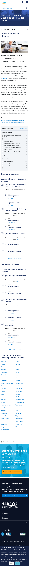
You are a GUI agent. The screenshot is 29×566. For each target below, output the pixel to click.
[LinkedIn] (9, 530)
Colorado (4, 375)
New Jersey (4, 408)
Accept (17, 563)
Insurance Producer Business (11, 145)
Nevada (3, 402)
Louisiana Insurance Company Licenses (12, 120)
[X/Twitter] (5, 530)
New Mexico (4, 410)
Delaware (4, 380)
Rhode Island (19, 397)
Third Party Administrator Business (12, 147)
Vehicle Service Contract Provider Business (13, 154)
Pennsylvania (5, 429)
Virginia (17, 416)
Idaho (2, 394)
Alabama (3, 361)
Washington (19, 418)
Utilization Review (8, 149)
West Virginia (19, 421)
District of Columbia (7, 383)
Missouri (17, 394)
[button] (14, 30)
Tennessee (18, 405)
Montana (3, 397)
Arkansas (3, 369)
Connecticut (5, 378)
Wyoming (18, 427)
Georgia (3, 388)
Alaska (3, 364)
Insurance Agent (8, 163)
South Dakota (19, 402)
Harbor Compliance (6, 3)
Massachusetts (19, 383)
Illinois (17, 361)
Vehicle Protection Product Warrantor (14, 151)
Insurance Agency (8, 141)
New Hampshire (6, 405)
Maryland (18, 380)
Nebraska (3, 399)
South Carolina (19, 399)
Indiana (17, 364)
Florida (3, 386)
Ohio (2, 421)
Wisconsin (18, 424)
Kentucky (18, 372)
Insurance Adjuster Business (11, 139)
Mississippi (18, 391)
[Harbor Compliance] (10, 505)
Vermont (18, 413)
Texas (17, 408)
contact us (4, 78)
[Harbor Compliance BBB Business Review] (10, 534)
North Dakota (5, 418)
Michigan (18, 386)
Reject (11, 563)
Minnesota (18, 388)
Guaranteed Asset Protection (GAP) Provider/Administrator (13, 136)
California (4, 372)
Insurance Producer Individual (11, 168)
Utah (16, 410)
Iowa (16, 367)
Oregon (3, 427)
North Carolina (5, 416)
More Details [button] (10, 198)
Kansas (17, 369)
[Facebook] (3, 530)
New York (4, 413)
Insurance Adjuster (8, 161)
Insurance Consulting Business (11, 143)
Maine (17, 378)
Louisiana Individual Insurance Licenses (12, 122)
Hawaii (3, 391)
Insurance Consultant (9, 165)
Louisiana (18, 375)
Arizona (3, 367)
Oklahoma (4, 424)
